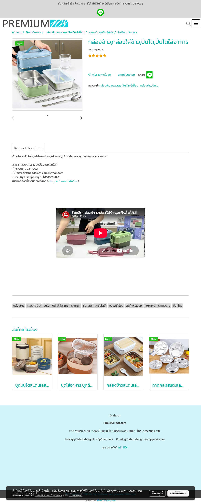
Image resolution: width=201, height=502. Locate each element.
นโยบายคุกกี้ (75, 495)
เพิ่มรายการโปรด (101, 75)
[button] (187, 24)
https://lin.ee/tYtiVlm (64, 181)
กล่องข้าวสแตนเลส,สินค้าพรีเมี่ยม (119, 86)
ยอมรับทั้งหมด (178, 493)
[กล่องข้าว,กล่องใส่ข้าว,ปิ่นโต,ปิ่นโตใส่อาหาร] (47, 75)
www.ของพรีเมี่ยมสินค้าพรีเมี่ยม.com (84, 463)
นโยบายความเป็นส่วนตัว (48, 495)
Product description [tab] (28, 148)
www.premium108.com (153, 463)
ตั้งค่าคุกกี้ (157, 493)
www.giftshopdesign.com (122, 463)
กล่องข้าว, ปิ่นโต (149, 86)
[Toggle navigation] (196, 23)
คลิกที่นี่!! (122, 448)
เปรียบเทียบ (128, 75)
